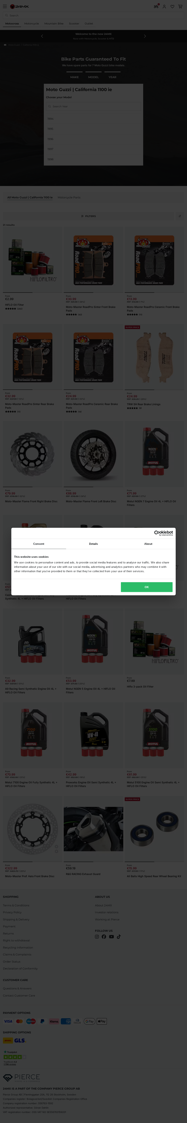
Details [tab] (93, 543)
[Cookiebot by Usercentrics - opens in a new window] (157, 533)
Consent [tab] (38, 543)
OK (147, 587)
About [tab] (148, 543)
